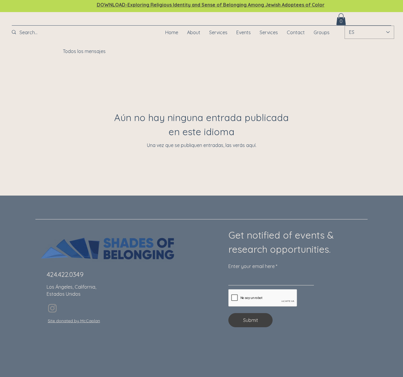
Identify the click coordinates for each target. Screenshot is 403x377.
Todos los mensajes (84, 51)
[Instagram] (52, 308)
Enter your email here (251, 266)
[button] (243, 32)
